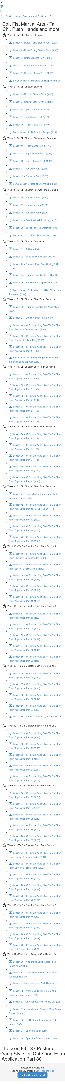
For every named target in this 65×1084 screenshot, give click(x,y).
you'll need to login (45, 1070)
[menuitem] (2, 7)
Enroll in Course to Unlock (32, 1075)
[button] (2, 2)
